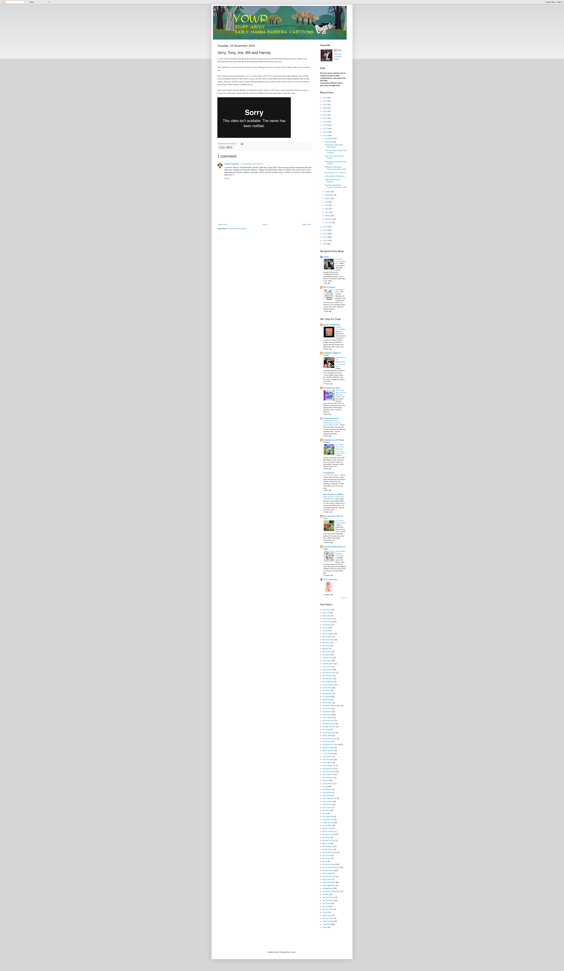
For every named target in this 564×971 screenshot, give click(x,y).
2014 (325, 227)
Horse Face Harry (329, 739)
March (327, 216)
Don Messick (327, 679)
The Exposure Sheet (331, 388)
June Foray (326, 808)
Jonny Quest (327, 802)
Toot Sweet (326, 903)
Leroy (324, 813)
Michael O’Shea (328, 840)
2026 (325, 98)
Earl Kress (326, 691)
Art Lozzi (325, 628)
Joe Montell (327, 793)
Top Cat (325, 906)
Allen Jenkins (327, 619)
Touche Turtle (327, 909)
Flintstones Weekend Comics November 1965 (335, 168)
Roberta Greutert (329, 876)
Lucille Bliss (327, 825)
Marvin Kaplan (328, 832)
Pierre (324, 861)
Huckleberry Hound (330, 744)
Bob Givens (327, 652)
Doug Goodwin (328, 685)
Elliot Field (326, 700)
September (329, 195)
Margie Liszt (327, 828)
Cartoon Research (331, 418)
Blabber (325, 649)
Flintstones (326, 715)
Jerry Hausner (328, 778)
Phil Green (326, 858)
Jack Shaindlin (328, 759)
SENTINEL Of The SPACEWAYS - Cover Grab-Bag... (340, 362)
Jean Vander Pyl (328, 766)
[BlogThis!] (222, 147)
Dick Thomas (327, 676)
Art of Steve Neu (330, 579)
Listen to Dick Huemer (331, 475)
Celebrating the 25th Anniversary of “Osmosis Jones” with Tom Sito (332, 423)
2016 (325, 132)
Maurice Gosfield (329, 834)
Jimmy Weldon (328, 784)
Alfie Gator (326, 616)
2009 (325, 244)
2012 (325, 234)
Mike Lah (326, 843)
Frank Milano (327, 718)
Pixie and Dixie (328, 864)
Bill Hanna (326, 643)
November (329, 142)
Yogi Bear (326, 924)
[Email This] (219, 147)
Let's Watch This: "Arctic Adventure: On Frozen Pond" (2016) (340, 449)
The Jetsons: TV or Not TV (335, 173)
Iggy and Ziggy (328, 748)
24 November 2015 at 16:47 (252, 164)
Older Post (306, 225)
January (328, 222)
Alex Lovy (326, 613)
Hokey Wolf (326, 736)
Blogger (293, 952)
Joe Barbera (327, 789)
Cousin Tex (326, 667)
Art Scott (325, 631)
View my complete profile (337, 56)
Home (264, 225)
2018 (325, 125)
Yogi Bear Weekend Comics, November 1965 (336, 186)
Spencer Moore (328, 897)
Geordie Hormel (328, 724)
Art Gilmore (326, 625)
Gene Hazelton (328, 721)
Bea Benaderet (328, 640)
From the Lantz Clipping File (340, 261)
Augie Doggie (327, 634)
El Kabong (326, 697)
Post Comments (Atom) (237, 229)
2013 (325, 230)
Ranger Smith (327, 870)
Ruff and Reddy (328, 882)
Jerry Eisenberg (328, 772)
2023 (325, 108)
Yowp (228, 143)
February (329, 219)
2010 (325, 241)
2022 (325, 111)
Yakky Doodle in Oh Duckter (332, 181)
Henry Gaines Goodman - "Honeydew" (340, 553)
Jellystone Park (328, 769)
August (328, 198)
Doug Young (327, 688)
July (327, 202)
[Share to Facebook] (228, 147)
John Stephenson (329, 798)
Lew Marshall (327, 817)
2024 (325, 105)
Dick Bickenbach (329, 673)
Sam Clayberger (328, 885)
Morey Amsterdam (329, 852)
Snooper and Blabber (331, 891)
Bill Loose (326, 646)
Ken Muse (326, 810)
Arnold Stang (327, 622)
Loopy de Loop (328, 823)
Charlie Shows (328, 664)
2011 (325, 237)
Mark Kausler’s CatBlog (333, 494)
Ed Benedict (327, 694)
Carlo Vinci (326, 661)
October (328, 192)
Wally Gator (327, 915)
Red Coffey (326, 873)
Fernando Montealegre (331, 706)
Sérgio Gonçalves (232, 164)
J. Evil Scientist (328, 754)
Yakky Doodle (327, 921)
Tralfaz (326, 257)
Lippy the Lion (328, 819)
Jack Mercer (327, 757)
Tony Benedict (328, 900)
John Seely (326, 795)
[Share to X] (225, 147)
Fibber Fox (326, 709)
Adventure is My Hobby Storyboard (334, 146)
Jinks (324, 787)
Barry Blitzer (327, 637)
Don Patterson (328, 682)
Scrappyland (328, 473)
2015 (325, 135)
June (327, 205)
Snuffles (325, 894)
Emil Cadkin (327, 703)
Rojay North (327, 879)
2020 (325, 118)
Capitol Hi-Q (327, 658)
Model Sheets (327, 849)
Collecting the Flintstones (335, 176)
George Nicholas (329, 727)
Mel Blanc (326, 838)
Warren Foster (328, 918)
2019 (325, 122)
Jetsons (325, 781)
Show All (344, 598)
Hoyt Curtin (326, 742)
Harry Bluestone (328, 733)
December (329, 138)
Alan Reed (326, 610)
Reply (226, 179)
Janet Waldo (327, 763)
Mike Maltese (327, 846)
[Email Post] (241, 143)
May (327, 209)
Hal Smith (326, 730)
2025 (325, 101)
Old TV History (329, 287)
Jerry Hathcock (328, 774)
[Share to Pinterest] (231, 147)
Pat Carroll (326, 855)
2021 (325, 115)
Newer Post (222, 225)
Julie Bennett (327, 804)
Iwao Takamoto (328, 751)
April (327, 212)
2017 (325, 129)
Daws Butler (327, 670)
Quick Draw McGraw (330, 867)
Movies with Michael (331, 325)
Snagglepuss (327, 888)
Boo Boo (325, 655)
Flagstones (326, 712)
